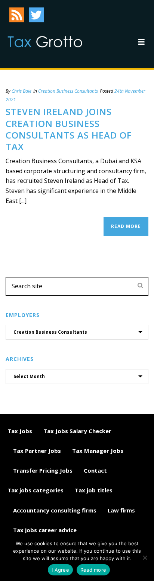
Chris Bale (21, 91)
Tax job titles (94, 490)
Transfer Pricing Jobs (43, 470)
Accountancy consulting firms (54, 510)
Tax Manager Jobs (97, 450)
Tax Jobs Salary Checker (77, 431)
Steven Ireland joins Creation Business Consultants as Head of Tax (69, 129)
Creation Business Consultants (68, 91)
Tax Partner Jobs (37, 450)
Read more (93, 570)
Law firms (121, 510)
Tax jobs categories (35, 490)
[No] (144, 557)
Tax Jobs (19, 431)
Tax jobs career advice (45, 530)
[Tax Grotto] (44, 42)
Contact (95, 470)
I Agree (60, 570)
